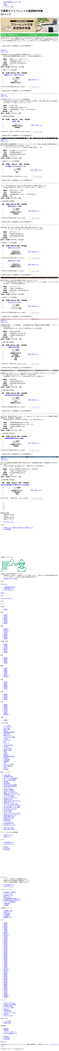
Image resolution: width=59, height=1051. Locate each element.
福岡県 (5, 704)
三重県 (5, 662)
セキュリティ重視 (9, 764)
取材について (7, 897)
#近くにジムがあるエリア (11, 797)
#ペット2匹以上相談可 (10, 780)
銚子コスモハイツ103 (14, 247)
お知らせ (6, 1009)
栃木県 (5, 637)
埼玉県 (5, 633)
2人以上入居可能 (8, 745)
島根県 (5, 685)
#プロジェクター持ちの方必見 (12, 813)
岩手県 (5, 616)
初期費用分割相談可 (9, 732)
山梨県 (5, 644)
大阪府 (5, 668)
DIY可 (5, 767)
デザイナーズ (7, 740)
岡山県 (5, 682)
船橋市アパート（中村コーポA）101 (14, 75)
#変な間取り (7, 783)
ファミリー (7, 743)
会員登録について (9, 895)
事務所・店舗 (7, 750)
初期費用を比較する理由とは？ (12, 900)
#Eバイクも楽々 (8, 812)
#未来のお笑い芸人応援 (10, 784)
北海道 (5, 609)
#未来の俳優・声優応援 (10, 786)
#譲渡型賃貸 (7, 820)
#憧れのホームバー (9, 818)
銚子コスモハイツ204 (14, 260)
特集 (5, 3)
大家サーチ (7, 836)
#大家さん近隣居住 (9, 789)
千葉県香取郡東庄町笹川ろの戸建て (14, 438)
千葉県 (5, 5)
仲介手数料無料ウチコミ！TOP (12, 2)
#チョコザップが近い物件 (11, 804)
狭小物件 (6, 769)
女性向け (6, 738)
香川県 (5, 696)
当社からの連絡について (10, 1033)
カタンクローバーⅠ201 (14, 302)
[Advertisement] (29, 543)
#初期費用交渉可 (8, 776)
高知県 (5, 697)
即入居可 (6, 758)
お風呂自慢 (7, 759)
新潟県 (5, 649)
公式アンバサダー (9, 1015)
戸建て (5, 751)
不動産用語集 (7, 1010)
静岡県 (5, 659)
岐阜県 (5, 661)
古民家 (5, 753)
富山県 (5, 650)
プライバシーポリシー (10, 1031)
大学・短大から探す (9, 829)
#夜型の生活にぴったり (10, 815)
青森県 (5, 615)
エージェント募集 (9, 1007)
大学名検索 (7, 914)
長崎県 (5, 708)
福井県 (5, 652)
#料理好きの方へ (8, 799)
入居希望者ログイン (9, 588)
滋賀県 (5, 673)
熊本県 (5, 709)
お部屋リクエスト (9, 835)
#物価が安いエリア (9, 802)
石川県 (5, 647)
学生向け (6, 746)
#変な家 (6, 781)
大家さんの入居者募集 (10, 1004)
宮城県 (5, 620)
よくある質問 (7, 1021)
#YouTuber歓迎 (8, 810)
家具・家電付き (8, 766)
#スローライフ (8, 788)
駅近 (5, 742)
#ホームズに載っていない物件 (12, 805)
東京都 (5, 629)
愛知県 (5, 658)
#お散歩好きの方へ (9, 823)
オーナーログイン (9, 590)
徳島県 (5, 699)
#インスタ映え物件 (9, 796)
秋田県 (5, 618)
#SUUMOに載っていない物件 (12, 807)
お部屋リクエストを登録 (10, 578)
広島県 (5, 683)
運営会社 (6, 1028)
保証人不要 (7, 734)
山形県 (5, 621)
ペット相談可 (7, 725)
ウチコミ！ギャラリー (10, 1012)
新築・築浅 (7, 729)
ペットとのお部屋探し (10, 902)
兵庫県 (5, 670)
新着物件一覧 (7, 917)
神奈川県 (6, 630)
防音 (5, 763)
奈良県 (5, 675)
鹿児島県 (6, 714)
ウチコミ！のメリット (7, 598)
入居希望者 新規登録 (9, 587)
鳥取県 (5, 687)
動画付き (6, 755)
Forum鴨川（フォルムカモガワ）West (15, 166)
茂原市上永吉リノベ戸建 (14, 206)
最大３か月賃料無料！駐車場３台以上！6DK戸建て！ (15, 484)
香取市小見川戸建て (14, 347)
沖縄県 (5, 720)
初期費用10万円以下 (9, 756)
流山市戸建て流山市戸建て (12, 395)
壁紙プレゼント (8, 735)
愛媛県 (5, 694)
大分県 (5, 711)
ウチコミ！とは (8, 893)
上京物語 (6, 905)
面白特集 (6, 1014)
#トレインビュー (8, 821)
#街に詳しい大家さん (9, 791)
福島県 (5, 623)
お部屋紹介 (7, 915)
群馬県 (5, 638)
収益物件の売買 (8, 1006)
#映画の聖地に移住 (9, 817)
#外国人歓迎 (7, 775)
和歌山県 (6, 676)
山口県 (5, 688)
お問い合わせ (7, 1023)
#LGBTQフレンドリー (10, 825)
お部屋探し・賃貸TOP (10, 892)
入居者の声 (7, 903)
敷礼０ (5, 730)
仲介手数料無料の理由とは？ (12, 898)
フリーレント (7, 727)
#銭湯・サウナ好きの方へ (11, 792)
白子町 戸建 (16, 121)
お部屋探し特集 (8, 910)
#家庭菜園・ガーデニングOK (12, 794)
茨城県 (5, 635)
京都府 (5, 671)
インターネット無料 (9, 737)
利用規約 (6, 1030)
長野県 (5, 645)
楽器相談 (6, 761)
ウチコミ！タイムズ (9, 1002)
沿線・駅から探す (9, 827)
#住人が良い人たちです (10, 809)
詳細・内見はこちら (33, 79)
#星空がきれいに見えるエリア (12, 800)
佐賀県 (5, 706)
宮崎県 (5, 713)
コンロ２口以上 (8, 748)
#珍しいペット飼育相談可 (11, 778)
